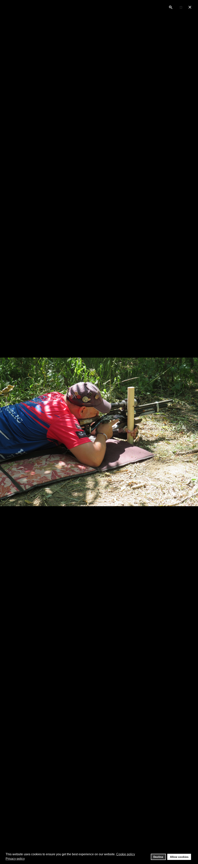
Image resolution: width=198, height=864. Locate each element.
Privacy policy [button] (15, 858)
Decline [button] (158, 856)
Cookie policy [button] (125, 854)
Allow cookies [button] (179, 856)
